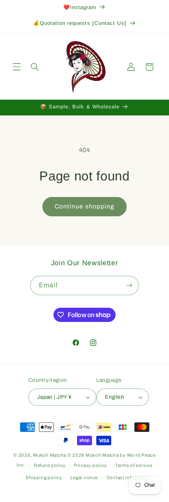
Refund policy (50, 465)
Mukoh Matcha (49, 455)
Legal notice (84, 477)
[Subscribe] (129, 285)
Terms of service (133, 465)
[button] (16, 67)
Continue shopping (84, 206)
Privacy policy (90, 465)
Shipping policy (44, 477)
